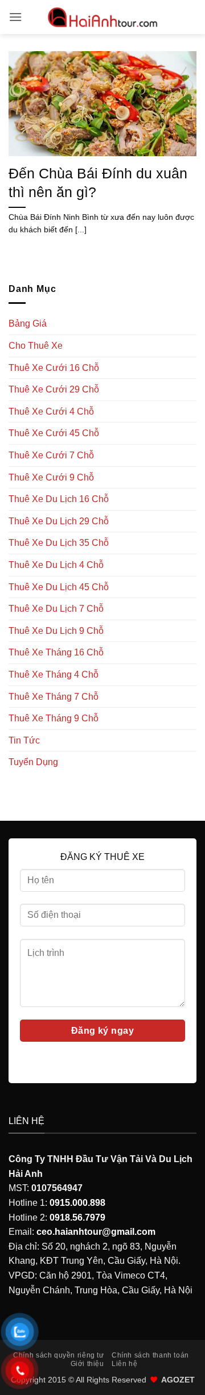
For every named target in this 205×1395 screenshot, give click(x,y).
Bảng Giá (28, 323)
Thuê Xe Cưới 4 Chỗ (51, 411)
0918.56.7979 (77, 1217)
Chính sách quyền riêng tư (58, 1355)
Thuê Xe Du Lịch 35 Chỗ (59, 543)
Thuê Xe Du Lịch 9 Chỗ (56, 631)
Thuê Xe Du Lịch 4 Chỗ (56, 565)
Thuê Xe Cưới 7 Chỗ (51, 455)
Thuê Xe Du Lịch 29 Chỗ (59, 521)
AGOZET (178, 1379)
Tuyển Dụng (33, 762)
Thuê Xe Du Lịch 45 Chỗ (59, 587)
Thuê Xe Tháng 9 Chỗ (54, 718)
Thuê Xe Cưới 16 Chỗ (54, 368)
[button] (15, 17)
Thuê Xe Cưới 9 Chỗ (51, 477)
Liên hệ (124, 1364)
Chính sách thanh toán (150, 1355)
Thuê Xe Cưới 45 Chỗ (54, 433)
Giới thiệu (87, 1364)
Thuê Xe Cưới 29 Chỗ (54, 389)
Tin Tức (24, 740)
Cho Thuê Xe (36, 345)
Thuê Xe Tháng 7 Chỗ (54, 696)
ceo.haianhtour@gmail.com (95, 1232)
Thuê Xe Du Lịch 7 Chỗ (56, 608)
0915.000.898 (77, 1203)
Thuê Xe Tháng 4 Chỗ (54, 674)
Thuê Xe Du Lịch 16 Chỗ (59, 499)
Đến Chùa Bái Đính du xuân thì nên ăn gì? (98, 182)
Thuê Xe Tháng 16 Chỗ (56, 652)
